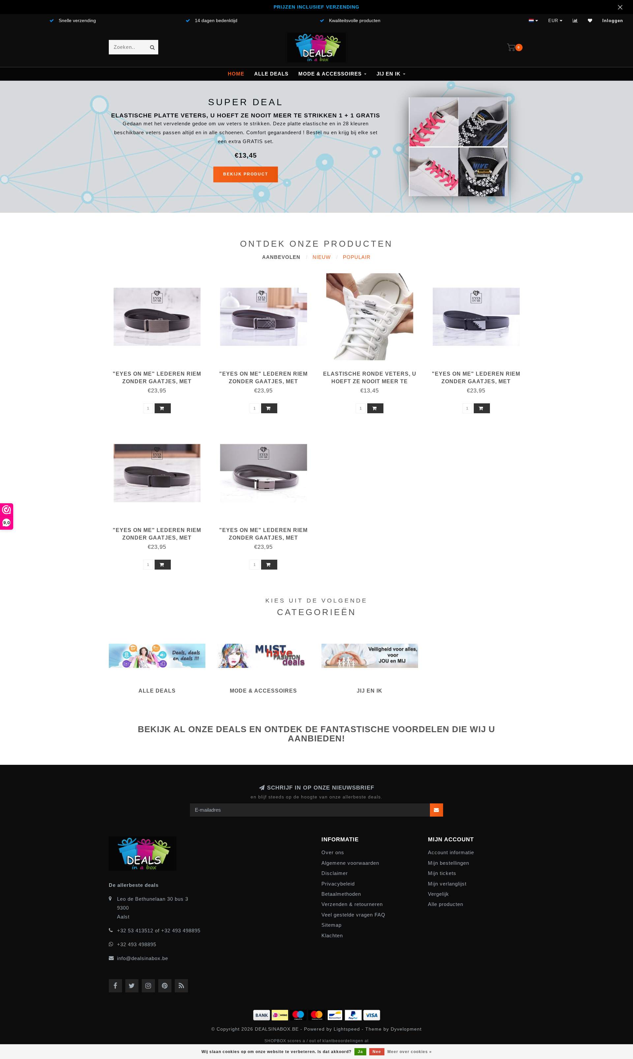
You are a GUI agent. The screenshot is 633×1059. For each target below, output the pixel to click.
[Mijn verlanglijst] (590, 20)
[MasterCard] (317, 1014)
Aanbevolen (281, 257)
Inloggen (612, 20)
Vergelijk (438, 894)
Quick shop (160, 371)
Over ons (332, 852)
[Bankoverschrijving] (262, 1014)
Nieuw (322, 257)
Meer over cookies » (409, 1051)
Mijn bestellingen (448, 863)
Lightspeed (347, 1029)
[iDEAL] (281, 1014)
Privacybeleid (338, 884)
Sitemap (331, 925)
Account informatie (451, 852)
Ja (360, 1051)
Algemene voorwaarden (350, 863)
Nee (377, 1051)
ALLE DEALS (271, 74)
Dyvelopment (406, 1029)
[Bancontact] (336, 1014)
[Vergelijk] (575, 20)
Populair (357, 257)
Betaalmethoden (341, 894)
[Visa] (371, 1014)
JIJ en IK (389, 74)
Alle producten (445, 904)
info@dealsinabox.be (142, 958)
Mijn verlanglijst (447, 884)
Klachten (332, 935)
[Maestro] (299, 1014)
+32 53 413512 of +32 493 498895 (158, 930)
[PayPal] (354, 1014)
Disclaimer (334, 873)
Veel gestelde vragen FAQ (353, 915)
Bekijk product (245, 174)
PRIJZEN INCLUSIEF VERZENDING (316, 7)
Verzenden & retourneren (352, 904)
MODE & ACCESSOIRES (330, 74)
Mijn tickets (442, 873)
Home (236, 74)
